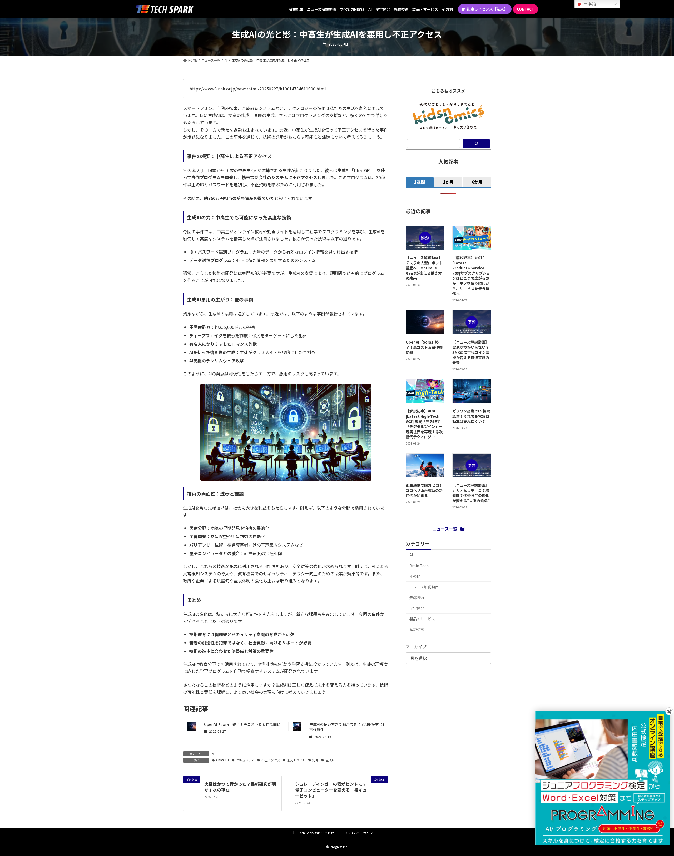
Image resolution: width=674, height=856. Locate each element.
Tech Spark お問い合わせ (316, 832)
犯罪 (315, 760)
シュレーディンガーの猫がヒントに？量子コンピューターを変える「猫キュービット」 (331, 790)
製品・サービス (422, 618)
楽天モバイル (296, 760)
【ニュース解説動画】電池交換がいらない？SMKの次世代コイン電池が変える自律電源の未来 (470, 352)
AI (213, 753)
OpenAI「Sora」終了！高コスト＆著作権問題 (242, 724)
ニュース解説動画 (424, 587)
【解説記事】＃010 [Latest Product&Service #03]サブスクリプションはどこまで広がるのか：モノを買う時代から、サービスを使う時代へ (471, 275)
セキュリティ (245, 760)
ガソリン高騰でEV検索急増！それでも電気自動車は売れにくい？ (471, 416)
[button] (485, 9)
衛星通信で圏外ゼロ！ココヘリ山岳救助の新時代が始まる (424, 490)
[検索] (476, 143)
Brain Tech (419, 565)
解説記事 (416, 629)
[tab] (420, 182)
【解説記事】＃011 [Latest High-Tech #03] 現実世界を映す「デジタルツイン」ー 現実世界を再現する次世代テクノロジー (424, 423)
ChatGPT (222, 760)
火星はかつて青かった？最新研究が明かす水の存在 (240, 787)
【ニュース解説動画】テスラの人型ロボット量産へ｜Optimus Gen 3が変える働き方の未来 (424, 268)
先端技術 (416, 597)
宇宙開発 (416, 608)
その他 (414, 576)
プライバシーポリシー (360, 832)
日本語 (589, 4)
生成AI (329, 760)
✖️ (669, 711)
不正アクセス (270, 760)
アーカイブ (416, 646)
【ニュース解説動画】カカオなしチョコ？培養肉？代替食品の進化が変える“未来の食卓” (471, 492)
